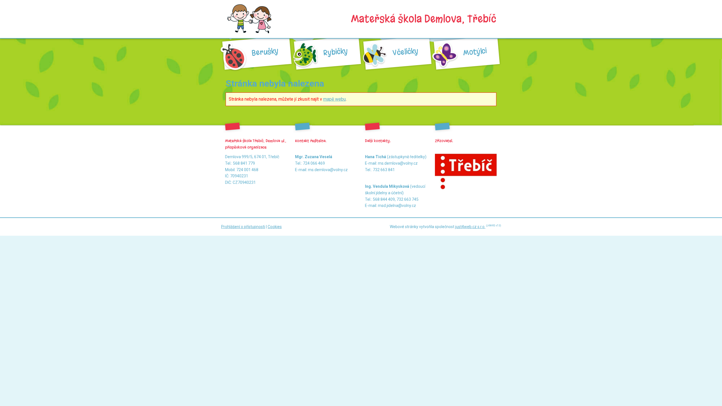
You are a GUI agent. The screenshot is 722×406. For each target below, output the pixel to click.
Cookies (275, 226)
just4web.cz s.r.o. (470, 226)
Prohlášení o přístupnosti (243, 226)
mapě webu (334, 99)
